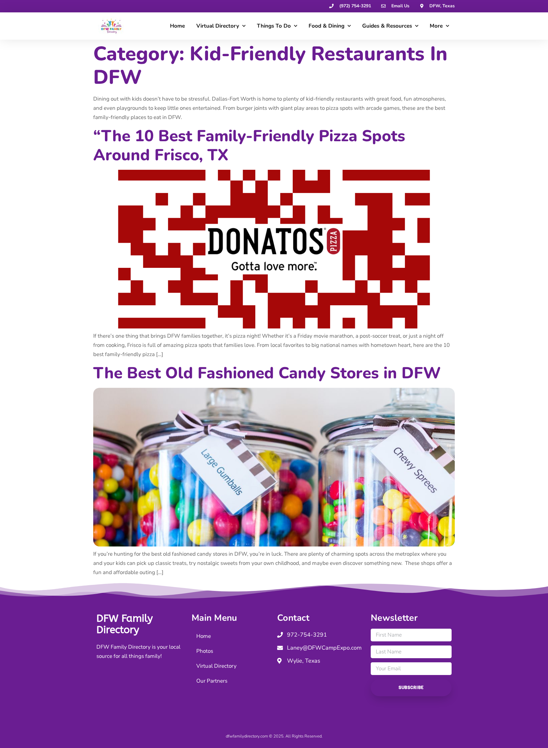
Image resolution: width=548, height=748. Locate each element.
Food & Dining (326, 26)
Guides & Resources (387, 26)
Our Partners (211, 681)
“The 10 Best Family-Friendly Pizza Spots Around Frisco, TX (249, 145)
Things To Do (274, 26)
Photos (204, 651)
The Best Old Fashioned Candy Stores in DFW (267, 373)
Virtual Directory (217, 26)
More (436, 26)
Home (177, 26)
